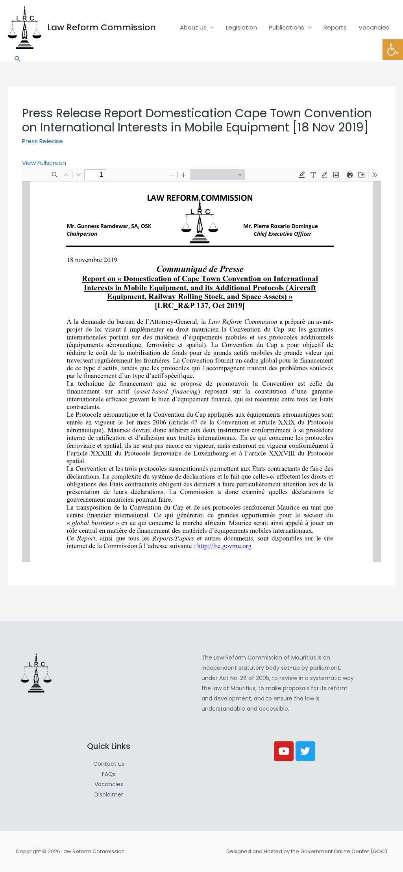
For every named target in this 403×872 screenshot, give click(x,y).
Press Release (42, 141)
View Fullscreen (44, 163)
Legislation (241, 27)
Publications (286, 27)
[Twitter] (305, 751)
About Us (193, 27)
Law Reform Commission (101, 27)
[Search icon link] (18, 59)
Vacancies (374, 27)
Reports (335, 27)
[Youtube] (284, 751)
